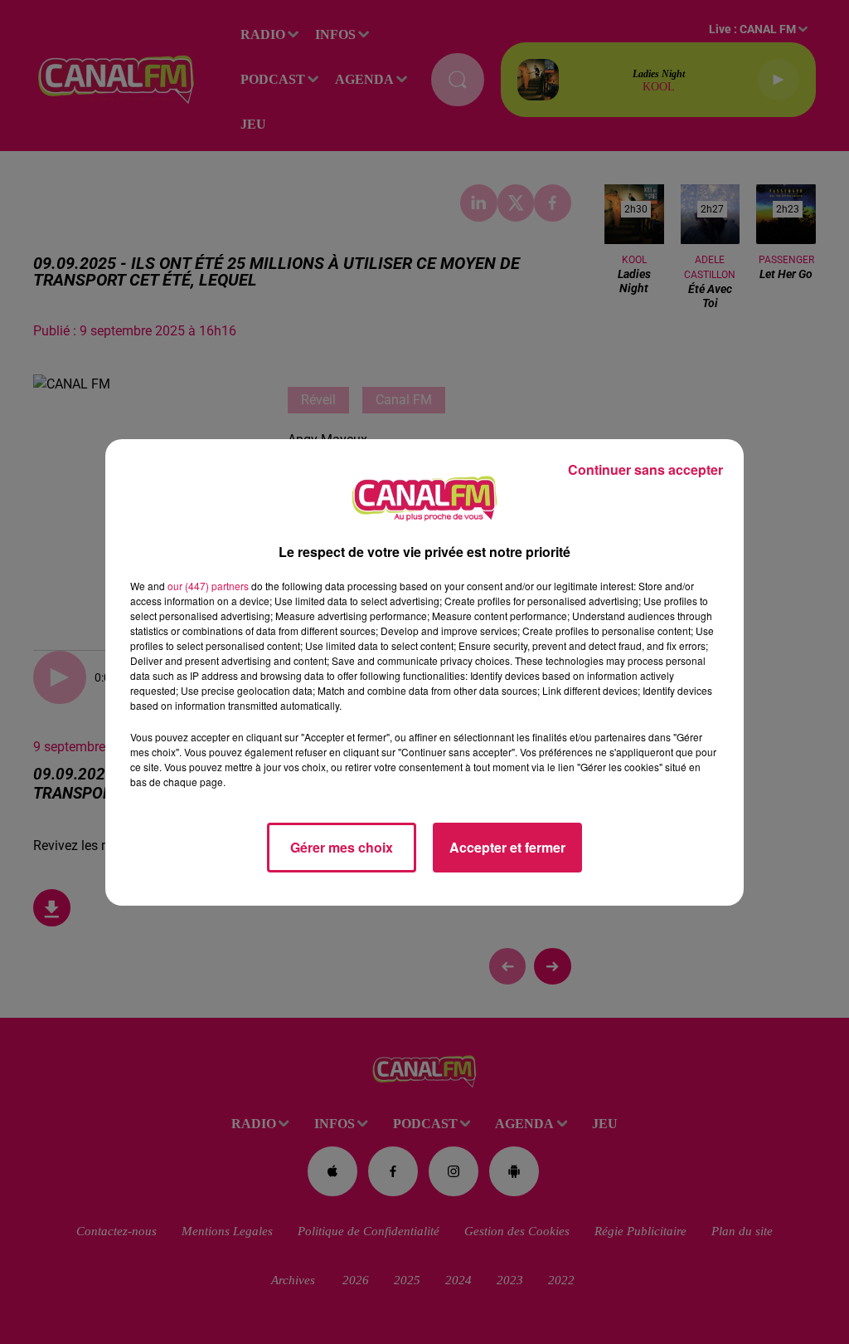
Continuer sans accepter (645, 469)
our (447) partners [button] (208, 586)
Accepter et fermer (507, 847)
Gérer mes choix (341, 847)
